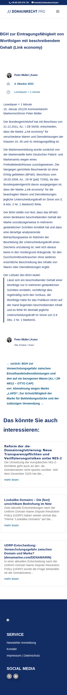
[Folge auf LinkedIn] (15, 676)
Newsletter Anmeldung (21, 642)
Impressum (14, 655)
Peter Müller (21, 75)
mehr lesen (11, 479)
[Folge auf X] (9, 676)
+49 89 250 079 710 (20, 2)
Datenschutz (32, 655)
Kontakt (12, 649)
